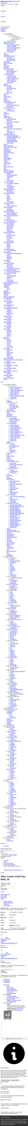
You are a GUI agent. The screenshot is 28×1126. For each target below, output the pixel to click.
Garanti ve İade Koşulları (13, 997)
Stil (4, 168)
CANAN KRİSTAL (12, 205)
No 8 (8, 288)
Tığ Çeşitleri (7, 338)
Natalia (8, 243)
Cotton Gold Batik (11, 77)
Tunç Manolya (13, 705)
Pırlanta (9, 246)
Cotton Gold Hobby (12, 81)
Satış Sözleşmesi (11, 998)
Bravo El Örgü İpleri (9, 193)
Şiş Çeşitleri (7, 348)
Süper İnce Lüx (7, 149)
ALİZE (8, 309)
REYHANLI (7, 292)
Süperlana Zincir (14, 519)
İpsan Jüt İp (10, 228)
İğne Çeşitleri (7, 329)
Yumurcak (12, 654)
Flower (5, 98)
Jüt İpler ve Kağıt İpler (9, 222)
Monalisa (9, 198)
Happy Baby (10, 103)
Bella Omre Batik (8, 63)
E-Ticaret (10, 1038)
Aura (5, 53)
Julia (8, 194)
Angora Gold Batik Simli (13, 45)
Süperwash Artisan (8, 145)
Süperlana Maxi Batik (15, 524)
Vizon (11, 573)
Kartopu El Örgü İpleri (9, 232)
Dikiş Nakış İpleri (11, 989)
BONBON (9, 190)
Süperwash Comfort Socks (10, 147)
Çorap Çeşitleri (7, 326)
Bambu (5, 161)
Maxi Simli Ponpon (8, 166)
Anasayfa (6, 860)
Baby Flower (7, 61)
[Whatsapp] (7, 982)
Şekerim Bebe (7, 151)
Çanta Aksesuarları (8, 358)
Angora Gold (13, 397)
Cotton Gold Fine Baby (12, 78)
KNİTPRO (12, 790)
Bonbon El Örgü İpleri (9, 189)
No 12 (8, 289)
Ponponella (6, 116)
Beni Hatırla (5, 854)
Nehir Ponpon (10, 267)
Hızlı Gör (3, 938)
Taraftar (12, 653)
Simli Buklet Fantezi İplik (13, 268)
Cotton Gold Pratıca (15, 436)
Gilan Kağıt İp (10, 225)
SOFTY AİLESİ (8, 127)
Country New (7, 163)
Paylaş (2, 898)
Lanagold (9, 109)
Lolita (8, 197)
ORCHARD (10, 352)
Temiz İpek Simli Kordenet (13, 271)
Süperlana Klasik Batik (12, 135)
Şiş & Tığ (6, 337)
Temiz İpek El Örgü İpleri (10, 270)
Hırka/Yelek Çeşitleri (9, 305)
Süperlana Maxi (14, 523)
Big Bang (6, 67)
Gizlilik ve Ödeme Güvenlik (14, 1000)
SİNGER (9, 323)
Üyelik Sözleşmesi (11, 1001)
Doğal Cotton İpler (8, 207)
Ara (17, 4)
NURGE (9, 317)
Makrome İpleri (7, 252)
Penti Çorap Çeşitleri (9, 378)
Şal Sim (6, 154)
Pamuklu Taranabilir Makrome (14, 253)
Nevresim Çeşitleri (8, 375)
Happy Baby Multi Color (13, 105)
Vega (11, 572)
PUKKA (9, 259)
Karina (8, 196)
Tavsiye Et (6, 904)
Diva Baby (9, 87)
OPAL (8, 274)
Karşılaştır (8, 938)
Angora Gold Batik (11, 46)
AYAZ (8, 217)
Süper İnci (12, 570)
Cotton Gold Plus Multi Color (17, 435)
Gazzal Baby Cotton (12, 221)
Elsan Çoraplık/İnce (12, 214)
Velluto (5, 169)
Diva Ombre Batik (11, 88)
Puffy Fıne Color (14, 488)
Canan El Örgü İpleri (9, 203)
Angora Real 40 (14, 394)
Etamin (8, 245)
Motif (5, 115)
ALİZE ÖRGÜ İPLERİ (10, 42)
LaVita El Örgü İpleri (9, 242)
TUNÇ (8, 278)
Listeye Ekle (4, 896)
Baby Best (9, 57)
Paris (8, 179)
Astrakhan (6, 54)
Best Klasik (6, 66)
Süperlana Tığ (13, 516)
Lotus (5, 112)
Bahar (5, 64)
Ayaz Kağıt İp (10, 224)
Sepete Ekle (4, 889)
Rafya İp (12, 637)
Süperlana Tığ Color (15, 517)
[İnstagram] (7, 980)
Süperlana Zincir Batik (15, 520)
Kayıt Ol (8, 856)
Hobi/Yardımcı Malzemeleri (10, 308)
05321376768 (20, 1008)
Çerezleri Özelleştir (5, 1080)
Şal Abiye (6, 155)
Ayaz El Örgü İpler (8, 182)
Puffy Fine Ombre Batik (13, 122)
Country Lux (7, 162)
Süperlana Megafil (11, 138)
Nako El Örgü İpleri (9, 172)
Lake (8, 239)
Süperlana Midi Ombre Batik (17, 513)
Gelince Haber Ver (5, 894)
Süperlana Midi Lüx (12, 140)
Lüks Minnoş (10, 176)
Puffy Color (10, 124)
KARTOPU (10, 238)
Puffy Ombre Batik (11, 119)
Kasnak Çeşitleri (8, 316)
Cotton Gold (13, 439)
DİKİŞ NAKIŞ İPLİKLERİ (11, 282)
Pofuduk (12, 651)
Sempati (12, 598)
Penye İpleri (7, 260)
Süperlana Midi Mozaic (15, 512)
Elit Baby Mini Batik (12, 175)
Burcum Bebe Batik (12, 71)
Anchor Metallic (8, 284)
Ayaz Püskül (10, 187)
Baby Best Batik (11, 59)
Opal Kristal (10, 277)
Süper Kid (6, 156)
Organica (12, 650)
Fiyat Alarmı (4, 897)
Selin (8, 200)
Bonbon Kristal (10, 191)
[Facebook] (7, 979)
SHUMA (9, 341)
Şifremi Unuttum (13, 854)
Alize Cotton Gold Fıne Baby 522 (9, 943)
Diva (8, 91)
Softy (8, 130)
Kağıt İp (9, 229)
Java (5, 165)
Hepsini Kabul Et (15, 1080)
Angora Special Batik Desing (17, 395)
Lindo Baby (10, 264)
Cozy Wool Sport (11, 235)
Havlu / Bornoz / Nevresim (10, 371)
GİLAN (9, 218)
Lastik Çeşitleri (7, 319)
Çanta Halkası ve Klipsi (9, 362)
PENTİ (8, 327)
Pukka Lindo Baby (11, 250)
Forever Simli (7, 101)
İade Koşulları (7, 905)
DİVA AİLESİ (7, 85)
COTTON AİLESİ (8, 74)
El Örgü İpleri (10, 987)
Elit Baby (9, 173)
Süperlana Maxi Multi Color (14, 137)
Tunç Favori (10, 280)
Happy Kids (10, 106)
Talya (8, 204)
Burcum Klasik (10, 73)
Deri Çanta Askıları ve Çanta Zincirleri (13, 359)
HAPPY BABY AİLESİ (10, 102)
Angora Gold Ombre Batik (13, 47)
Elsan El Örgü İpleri (9, 211)
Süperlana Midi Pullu (15, 514)
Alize (5, 862)
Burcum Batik (10, 70)
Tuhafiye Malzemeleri (9, 296)
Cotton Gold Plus (14, 433)
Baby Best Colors (11, 60)
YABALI (6, 294)
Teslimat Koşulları (11, 996)
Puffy (11, 491)
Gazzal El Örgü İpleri (9, 219)
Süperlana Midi (14, 526)
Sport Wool (13, 569)
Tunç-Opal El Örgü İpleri (10, 273)
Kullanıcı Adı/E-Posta (6, 848)
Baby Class (9, 266)
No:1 (11, 649)
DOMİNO (6, 287)
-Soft (7, 1038)
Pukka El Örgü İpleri (9, 263)
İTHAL (9, 261)
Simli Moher (13, 600)
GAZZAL (9, 208)
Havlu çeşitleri (7, 372)
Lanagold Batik (10, 110)
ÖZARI (6, 295)
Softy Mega (10, 133)
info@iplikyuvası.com (16, 1010)
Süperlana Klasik (14, 521)
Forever (6, 99)
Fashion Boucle (7, 96)
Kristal (8, 247)
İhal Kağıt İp (10, 226)
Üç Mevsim (6, 113)
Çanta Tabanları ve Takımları (11, 365)
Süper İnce (6, 148)
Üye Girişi (6, 846)
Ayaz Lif (9, 184)
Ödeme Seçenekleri (8, 902)
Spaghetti (12, 568)
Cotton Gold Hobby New (16, 432)
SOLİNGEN (10, 313)
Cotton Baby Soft (11, 75)
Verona (5, 144)
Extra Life (6, 94)
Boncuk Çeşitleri (8, 298)
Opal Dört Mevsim (11, 275)
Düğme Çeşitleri (8, 301)
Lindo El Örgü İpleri (9, 249)
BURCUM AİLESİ (8, 68)
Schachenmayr (10, 210)
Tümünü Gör (13, 398)
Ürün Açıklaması (8, 901)
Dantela (6, 84)
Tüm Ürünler (10, 52)
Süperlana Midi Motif (12, 141)
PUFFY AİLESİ (8, 117)
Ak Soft (9, 233)
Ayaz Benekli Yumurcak (13, 183)
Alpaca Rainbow (8, 158)
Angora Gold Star (11, 50)
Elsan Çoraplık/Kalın (12, 212)
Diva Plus (9, 89)
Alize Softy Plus (11, 131)
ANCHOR (6, 285)
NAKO (9, 177)
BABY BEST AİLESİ (9, 56)
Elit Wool (9, 236)
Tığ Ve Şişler (10, 991)
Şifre (2, 851)
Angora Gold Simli (11, 49)
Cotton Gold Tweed (15, 437)
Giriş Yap (3, 856)
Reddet (17, 1074)
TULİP (8, 343)
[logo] (4, 2)
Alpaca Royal (7, 159)
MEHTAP (9, 257)
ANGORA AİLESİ (8, 43)
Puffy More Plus (14, 492)
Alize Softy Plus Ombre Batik (14, 128)
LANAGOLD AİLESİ (9, 108)
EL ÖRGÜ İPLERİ (8, 170)
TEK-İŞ (9, 320)
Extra (5, 95)
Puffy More (13, 489)
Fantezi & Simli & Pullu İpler (11, 215)
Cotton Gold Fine (11, 80)
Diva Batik (9, 92)
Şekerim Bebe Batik (9, 152)
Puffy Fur (9, 123)
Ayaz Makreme (10, 186)
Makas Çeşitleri (7, 322)
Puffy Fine (9, 120)
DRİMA (6, 291)
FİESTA (9, 373)
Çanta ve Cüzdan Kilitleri (10, 368)
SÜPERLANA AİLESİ (9, 134)
